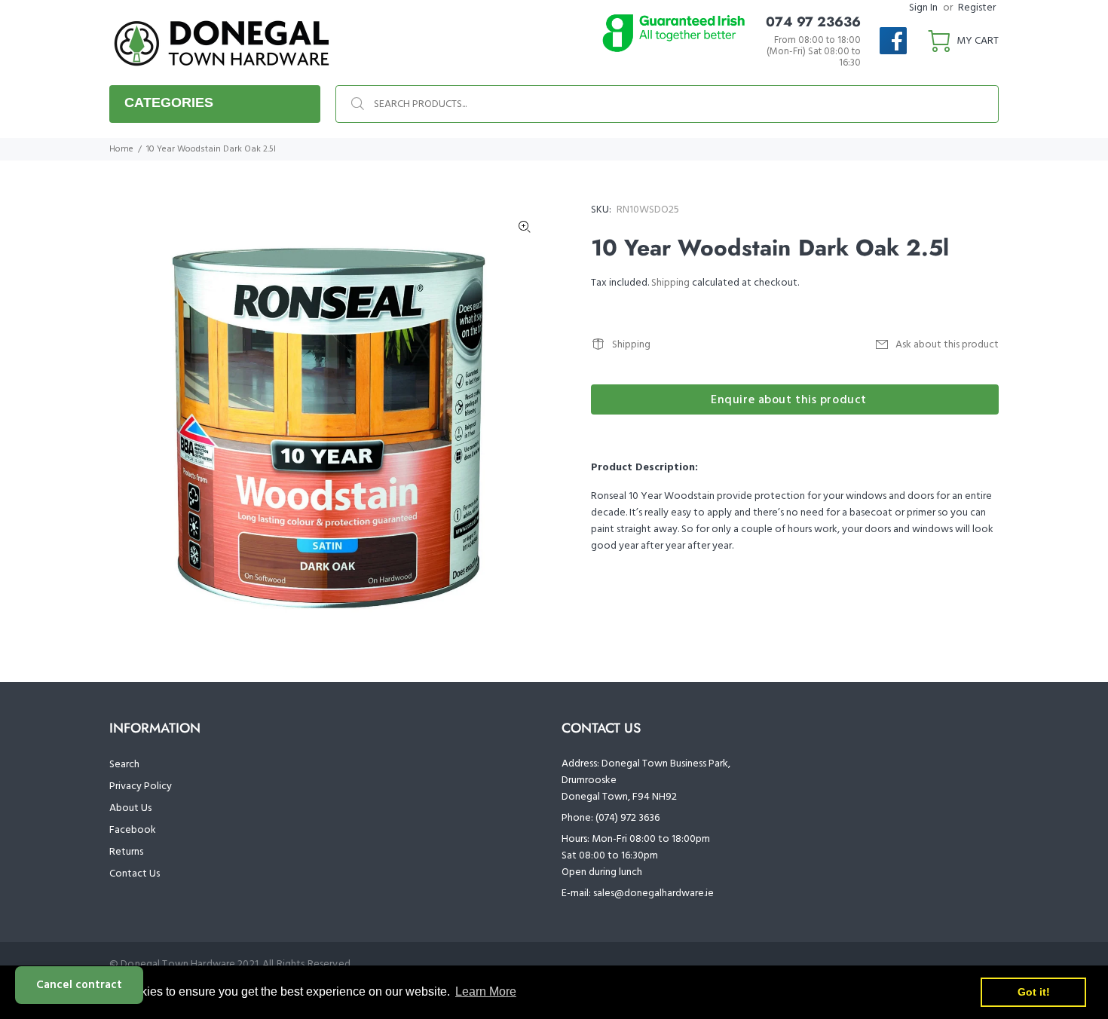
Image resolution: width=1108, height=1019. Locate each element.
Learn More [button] (485, 991)
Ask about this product (947, 344)
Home (121, 149)
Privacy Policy (140, 786)
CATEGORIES (168, 102)
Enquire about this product (789, 400)
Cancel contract (79, 985)
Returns (126, 852)
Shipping (670, 283)
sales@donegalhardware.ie (653, 893)
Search (124, 764)
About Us (130, 808)
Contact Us (134, 874)
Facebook (132, 830)
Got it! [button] (1034, 992)
